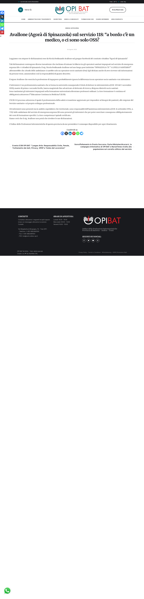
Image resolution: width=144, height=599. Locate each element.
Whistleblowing (106, 252)
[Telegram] (81, 133)
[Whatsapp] (77, 133)
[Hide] (1, 36)
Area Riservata (117, 19)
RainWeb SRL (33, 253)
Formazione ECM (87, 19)
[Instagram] (97, 240)
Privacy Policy (83, 252)
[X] (66, 133)
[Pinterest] (74, 133)
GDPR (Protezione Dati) (120, 252)
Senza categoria (72, 28)
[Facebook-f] (84, 240)
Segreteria (57, 19)
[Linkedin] (70, 133)
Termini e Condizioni (94, 252)
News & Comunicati (71, 19)
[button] (28, 2)
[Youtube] (93, 240)
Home (23, 19)
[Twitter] (88, 240)
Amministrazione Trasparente (39, 19)
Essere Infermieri (102, 19)
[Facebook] (62, 133)
